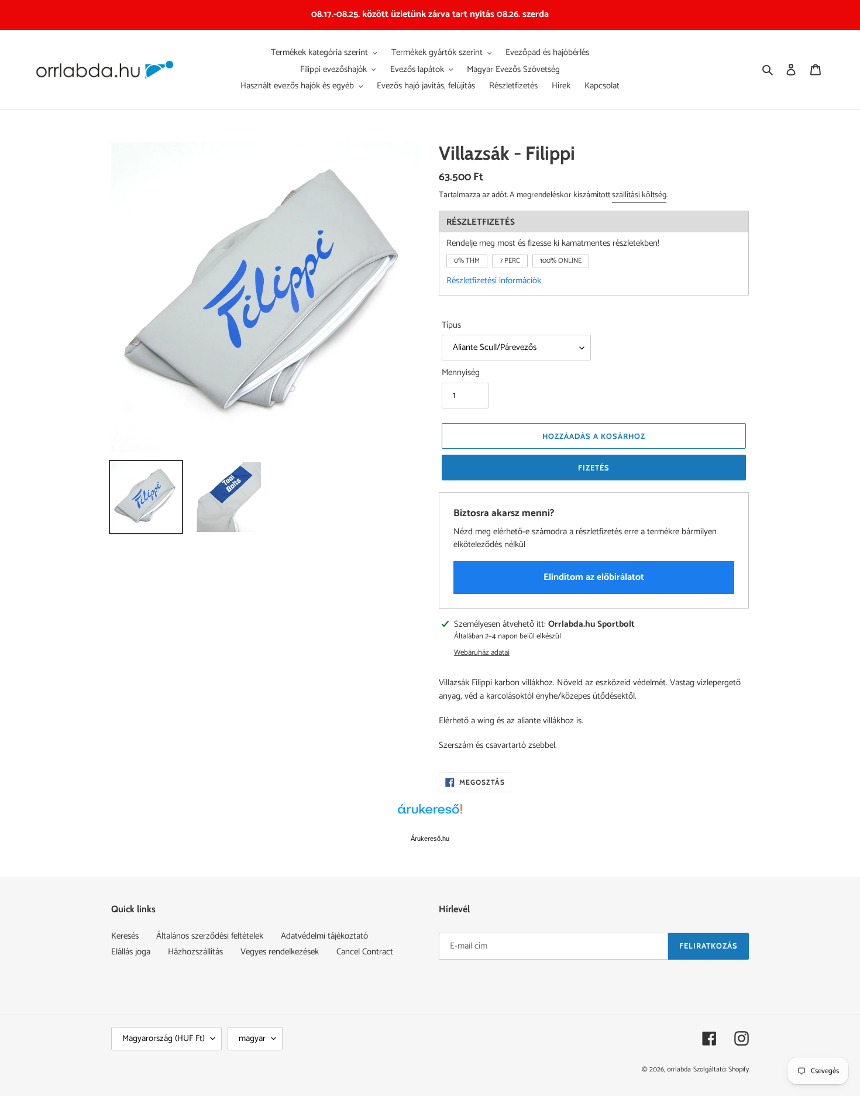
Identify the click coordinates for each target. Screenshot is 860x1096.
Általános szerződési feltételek (209, 936)
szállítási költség (639, 195)
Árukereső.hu (430, 838)
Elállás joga (130, 951)
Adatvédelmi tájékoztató (324, 936)
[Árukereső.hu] (430, 815)
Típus (451, 325)
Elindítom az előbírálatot (593, 577)
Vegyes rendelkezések (279, 951)
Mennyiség (461, 373)
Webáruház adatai (482, 653)
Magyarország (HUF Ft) (163, 1038)
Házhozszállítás (195, 951)
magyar (252, 1038)
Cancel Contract (364, 951)
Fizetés (594, 467)
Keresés (125, 936)
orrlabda (679, 1069)
